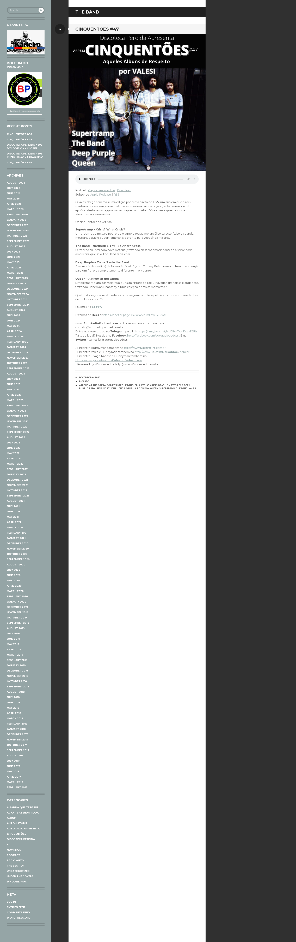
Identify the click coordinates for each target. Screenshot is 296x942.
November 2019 (17, 612)
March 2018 (15, 718)
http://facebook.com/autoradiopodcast (153, 335)
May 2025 (13, 262)
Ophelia (131, 388)
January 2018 (16, 729)
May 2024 (13, 325)
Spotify (97, 306)
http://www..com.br (145, 348)
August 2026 (16, 182)
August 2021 (15, 500)
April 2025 (14, 267)
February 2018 (17, 723)
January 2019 (16, 665)
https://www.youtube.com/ (108, 360)
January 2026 (16, 219)
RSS (116, 194)
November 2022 (18, 421)
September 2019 (18, 622)
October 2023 (17, 363)
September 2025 (18, 241)
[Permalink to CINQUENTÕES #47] (137, 102)
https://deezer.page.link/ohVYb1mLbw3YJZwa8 (135, 315)
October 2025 (17, 235)
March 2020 (15, 591)
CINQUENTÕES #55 (19, 139)
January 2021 (16, 538)
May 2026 (13, 198)
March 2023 (15, 400)
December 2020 (17, 543)
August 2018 (16, 691)
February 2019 (17, 660)
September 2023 (18, 368)
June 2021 (13, 511)
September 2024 (18, 304)
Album (11, 818)
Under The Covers (20, 876)
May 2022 (13, 453)
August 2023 (16, 373)
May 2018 (13, 707)
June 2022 (13, 447)
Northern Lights (114, 388)
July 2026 (13, 188)
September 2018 (18, 686)
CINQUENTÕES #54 (19, 162)
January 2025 (16, 283)
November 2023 (18, 357)
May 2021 (13, 516)
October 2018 (17, 681)
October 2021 (17, 490)
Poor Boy (143, 388)
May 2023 (13, 389)
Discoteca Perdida (21, 839)
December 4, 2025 (89, 377)
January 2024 (16, 347)
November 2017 (17, 739)
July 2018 (13, 697)
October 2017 (17, 744)
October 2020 (17, 554)
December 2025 (17, 225)
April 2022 (14, 458)
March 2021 (15, 527)
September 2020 (18, 559)
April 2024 (14, 331)
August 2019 (16, 628)
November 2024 (18, 294)
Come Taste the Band (120, 385)
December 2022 (17, 416)
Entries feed (16, 907)
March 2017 (15, 782)
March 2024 (15, 336)
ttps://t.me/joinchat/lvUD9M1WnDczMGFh (168, 331)
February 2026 (17, 214)
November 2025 (18, 230)
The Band (182, 388)
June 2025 (13, 257)
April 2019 (14, 649)
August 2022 (16, 437)
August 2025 (16, 246)
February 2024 (17, 341)
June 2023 (13, 384)
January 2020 (16, 601)
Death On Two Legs (170, 385)
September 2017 (18, 750)
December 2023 (17, 352)
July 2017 (13, 760)
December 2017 (17, 734)
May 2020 (13, 580)
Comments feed (18, 912)
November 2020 (18, 548)
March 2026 (15, 209)
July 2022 (13, 442)
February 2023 (17, 405)
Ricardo (84, 381)
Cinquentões (16, 833)
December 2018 (17, 670)
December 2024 (18, 288)
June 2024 (14, 320)
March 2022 (15, 463)
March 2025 (15, 272)
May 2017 (13, 771)
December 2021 (17, 479)
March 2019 (15, 654)
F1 (8, 844)
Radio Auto (15, 860)
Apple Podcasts (101, 194)
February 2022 (17, 469)
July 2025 (13, 251)
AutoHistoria (17, 823)
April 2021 (14, 522)
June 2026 (14, 193)
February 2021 (17, 532)
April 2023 (14, 394)
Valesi (192, 388)
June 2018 (13, 702)
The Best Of (15, 865)
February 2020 (17, 596)
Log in (11, 901)
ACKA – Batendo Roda (23, 812)
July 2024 (13, 315)
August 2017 (16, 755)
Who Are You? (17, 881)
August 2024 (16, 310)
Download (124, 190)
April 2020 (14, 585)
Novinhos (14, 849)
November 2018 (17, 676)
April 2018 (14, 713)
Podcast (13, 855)
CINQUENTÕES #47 (97, 29)
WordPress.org (18, 917)
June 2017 (13, 766)
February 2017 (17, 787)
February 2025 (17, 278)
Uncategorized (18, 871)
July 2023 (13, 378)
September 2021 (18, 495)
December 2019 (17, 607)
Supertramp (167, 388)
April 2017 (14, 776)
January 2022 (16, 474)
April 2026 (14, 203)
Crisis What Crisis (146, 385)
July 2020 (13, 569)
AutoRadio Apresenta (23, 828)
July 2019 (13, 633)
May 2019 (13, 644)
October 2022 (17, 426)
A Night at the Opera (92, 385)
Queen (154, 388)
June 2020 (14, 575)
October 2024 (17, 299)
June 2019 (13, 638)
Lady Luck (95, 388)
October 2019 (17, 617)
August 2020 (16, 564)
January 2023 (16, 410)
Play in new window (101, 190)
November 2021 (17, 485)
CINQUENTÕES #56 (19, 134)
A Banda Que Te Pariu (22, 807)
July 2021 (13, 506)
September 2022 (18, 432)
